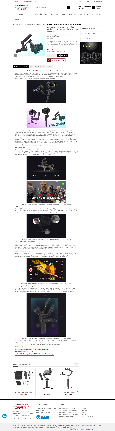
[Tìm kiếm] (68, 7)
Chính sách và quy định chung (67, 408)
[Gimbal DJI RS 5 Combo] (46, 378)
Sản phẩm (38, 14)
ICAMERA (69, 427)
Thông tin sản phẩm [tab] (20, 66)
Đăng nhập (99, 1)
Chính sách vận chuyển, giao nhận (68, 412)
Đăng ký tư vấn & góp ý (89, 33)
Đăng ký (93, 1)
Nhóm (51, 14)
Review (63, 14)
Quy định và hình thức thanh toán (68, 410)
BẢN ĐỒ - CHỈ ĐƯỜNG (87, 416)
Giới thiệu (86, 1)
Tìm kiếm (80, 1)
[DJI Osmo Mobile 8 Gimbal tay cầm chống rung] (68, 378)
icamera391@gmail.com (43, 412)
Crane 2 (41, 131)
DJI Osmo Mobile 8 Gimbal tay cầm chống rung (68, 391)
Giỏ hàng (84, 414)
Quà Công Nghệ (88, 14)
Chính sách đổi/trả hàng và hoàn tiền (68, 414)
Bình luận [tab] (48, 66)
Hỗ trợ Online (86, 38)
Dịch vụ (57, 14)
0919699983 (58, 60)
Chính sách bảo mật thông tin (66, 416)
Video (45, 14)
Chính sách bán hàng (89, 28)
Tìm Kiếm (98, 14)
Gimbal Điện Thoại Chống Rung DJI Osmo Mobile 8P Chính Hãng (23, 391)
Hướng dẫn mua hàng (75, 14)
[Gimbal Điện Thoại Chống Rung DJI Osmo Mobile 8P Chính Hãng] (23, 378)
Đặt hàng (64, 55)
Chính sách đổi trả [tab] (36, 66)
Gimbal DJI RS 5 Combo (46, 391)
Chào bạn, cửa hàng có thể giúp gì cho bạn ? (24, 1)
